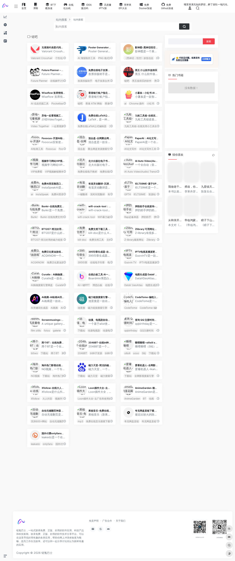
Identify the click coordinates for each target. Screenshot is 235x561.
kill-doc (82, 239)
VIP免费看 (36, 171)
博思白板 (97, 285)
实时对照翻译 (97, 194)
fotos (47, 330)
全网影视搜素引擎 (144, 375)
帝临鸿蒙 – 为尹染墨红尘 (191, 220)
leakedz (35, 444)
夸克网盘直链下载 (151, 421)
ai (125, 103)
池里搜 (81, 307)
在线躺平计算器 (58, 80)
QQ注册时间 (146, 330)
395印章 (82, 262)
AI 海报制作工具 (86, 58)
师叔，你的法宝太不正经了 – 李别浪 (191, 186)
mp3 (80, 421)
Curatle (60, 285)
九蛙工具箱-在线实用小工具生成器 (143, 126)
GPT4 (128, 194)
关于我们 (120, 520)
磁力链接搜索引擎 (97, 307)
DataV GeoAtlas (134, 285)
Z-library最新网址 (134, 239)
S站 (144, 353)
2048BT (82, 353)
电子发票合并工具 (104, 80)
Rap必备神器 (132, 216)
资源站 (152, 194)
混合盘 (81, 148)
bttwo (34, 353)
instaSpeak (42, 194)
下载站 (81, 330)
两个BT (55, 353)
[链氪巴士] (25, 523)
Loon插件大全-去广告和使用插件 (96, 398)
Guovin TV (131, 262)
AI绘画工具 (37, 148)
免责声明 (94, 520)
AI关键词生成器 (39, 307)
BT (144, 398)
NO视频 (35, 375)
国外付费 (60, 444)
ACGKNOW (37, 262)
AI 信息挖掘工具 (40, 103)
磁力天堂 (93, 375)
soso (136, 353)
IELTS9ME (140, 194)
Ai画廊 (54, 307)
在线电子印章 (97, 262)
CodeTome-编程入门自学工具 (156, 307)
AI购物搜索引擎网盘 (42, 285)
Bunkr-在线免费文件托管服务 (56, 216)
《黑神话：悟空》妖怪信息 (139, 58)
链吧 (127, 80)
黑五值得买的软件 (141, 80)
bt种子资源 (96, 353)
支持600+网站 (39, 421)
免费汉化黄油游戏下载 (59, 262)
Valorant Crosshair (41, 58)
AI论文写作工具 (147, 148)
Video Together (40, 126)
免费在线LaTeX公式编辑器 (92, 126)
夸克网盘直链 (132, 421)
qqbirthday (131, 330)
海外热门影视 (60, 375)
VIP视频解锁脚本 (54, 171)
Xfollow (35, 398)
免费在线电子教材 (87, 171)
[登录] (190, 8)
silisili (127, 353)
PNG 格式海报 (106, 58)
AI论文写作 (131, 148)
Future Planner (39, 80)
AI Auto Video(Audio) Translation (143, 171)
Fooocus (51, 148)
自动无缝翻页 (57, 421)
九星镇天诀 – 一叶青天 (208, 186)
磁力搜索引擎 (107, 375)
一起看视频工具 (60, 126)
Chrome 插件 (136, 103)
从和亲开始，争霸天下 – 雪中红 (175, 220)
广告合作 (107, 520)
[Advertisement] (191, 126)
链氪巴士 (46, 552)
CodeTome (131, 307)
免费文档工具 (96, 239)
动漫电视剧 (94, 330)
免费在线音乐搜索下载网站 (100, 421)
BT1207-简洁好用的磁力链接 (47, 239)
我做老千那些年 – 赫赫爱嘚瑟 (175, 186)
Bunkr (34, 216)
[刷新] (213, 155)
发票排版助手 (85, 80)
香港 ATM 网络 (94, 103)
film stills (36, 330)
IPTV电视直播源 (148, 262)
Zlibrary (151, 239)
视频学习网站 (62, 398)
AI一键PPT (84, 285)
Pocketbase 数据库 (62, 103)
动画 (151, 398)
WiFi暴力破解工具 (107, 216)
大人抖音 (47, 398)
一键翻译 (82, 194)
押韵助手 (146, 216)
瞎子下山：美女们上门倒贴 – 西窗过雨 (208, 220)
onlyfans (48, 444)
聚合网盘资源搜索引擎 (100, 148)
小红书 (150, 103)
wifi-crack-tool (86, 216)
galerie (57, 330)
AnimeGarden (132, 398)
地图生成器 (152, 285)
